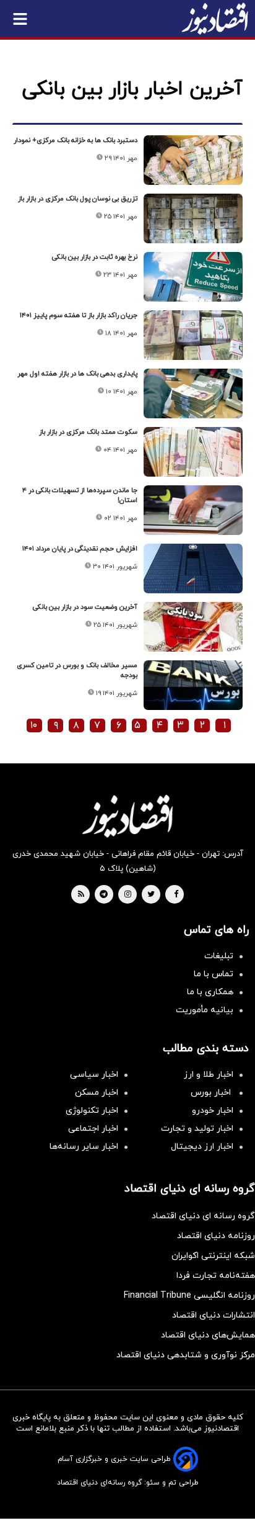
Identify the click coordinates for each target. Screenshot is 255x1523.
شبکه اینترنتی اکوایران (213, 1256)
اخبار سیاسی (94, 1074)
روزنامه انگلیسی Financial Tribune (189, 1295)
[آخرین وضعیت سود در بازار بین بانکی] (193, 627)
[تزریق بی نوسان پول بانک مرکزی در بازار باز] (193, 218)
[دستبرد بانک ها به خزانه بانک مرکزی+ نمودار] (193, 160)
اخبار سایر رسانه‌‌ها (84, 1146)
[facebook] (176, 895)
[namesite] (215, 18)
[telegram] (104, 895)
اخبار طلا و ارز (208, 1074)
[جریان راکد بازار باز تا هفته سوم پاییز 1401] (193, 335)
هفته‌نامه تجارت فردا (215, 1276)
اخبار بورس (212, 1092)
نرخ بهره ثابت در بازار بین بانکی (94, 257)
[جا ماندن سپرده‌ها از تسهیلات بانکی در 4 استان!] (193, 510)
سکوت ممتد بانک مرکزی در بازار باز (88, 432)
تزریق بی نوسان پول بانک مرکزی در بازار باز (77, 199)
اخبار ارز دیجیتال (202, 1146)
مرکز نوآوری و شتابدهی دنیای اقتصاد (185, 1355)
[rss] (81, 895)
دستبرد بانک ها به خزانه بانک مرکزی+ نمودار (75, 140)
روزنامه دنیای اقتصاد (216, 1236)
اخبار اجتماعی (93, 1128)
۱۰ (33, 725)
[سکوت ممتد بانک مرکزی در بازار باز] (193, 452)
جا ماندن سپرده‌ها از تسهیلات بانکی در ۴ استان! (79, 495)
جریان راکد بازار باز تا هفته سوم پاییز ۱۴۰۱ (78, 315)
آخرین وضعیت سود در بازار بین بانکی (85, 607)
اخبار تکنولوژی (92, 1110)
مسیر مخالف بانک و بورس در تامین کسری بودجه (77, 670)
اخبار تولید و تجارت (197, 1128)
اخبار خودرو (212, 1110)
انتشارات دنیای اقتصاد (213, 1315)
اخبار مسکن (96, 1092)
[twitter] (151, 895)
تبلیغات (218, 956)
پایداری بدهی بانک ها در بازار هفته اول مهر (77, 374)
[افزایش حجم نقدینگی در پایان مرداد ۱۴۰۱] (193, 568)
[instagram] (127, 895)
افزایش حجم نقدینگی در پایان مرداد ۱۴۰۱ (79, 549)
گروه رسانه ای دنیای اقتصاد (203, 1216)
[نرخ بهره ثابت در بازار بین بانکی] (193, 277)
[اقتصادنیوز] (127, 816)
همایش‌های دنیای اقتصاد (208, 1335)
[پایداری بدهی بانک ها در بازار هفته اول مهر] (193, 393)
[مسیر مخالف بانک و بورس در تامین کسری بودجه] (193, 685)
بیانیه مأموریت (204, 1010)
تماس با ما (213, 974)
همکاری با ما (210, 992)
